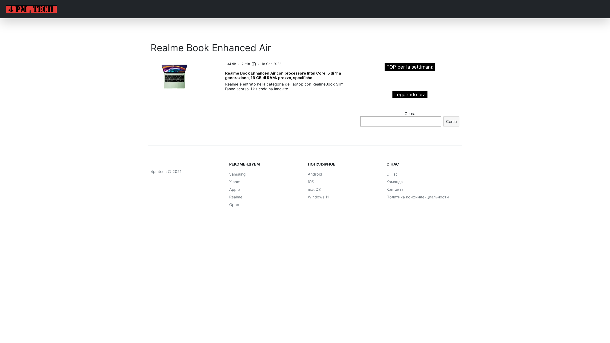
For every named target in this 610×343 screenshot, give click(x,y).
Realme (235, 197)
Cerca (410, 113)
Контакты (395, 189)
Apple (234, 189)
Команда (394, 181)
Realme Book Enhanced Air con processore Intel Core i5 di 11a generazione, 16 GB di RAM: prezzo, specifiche (283, 75)
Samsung (237, 174)
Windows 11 (318, 197)
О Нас (392, 174)
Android (315, 174)
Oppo (234, 204)
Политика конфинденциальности (417, 197)
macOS (314, 189)
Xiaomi (235, 181)
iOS (311, 181)
